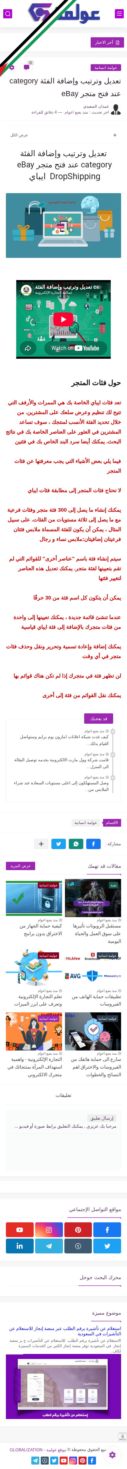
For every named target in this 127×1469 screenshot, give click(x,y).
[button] (93, 844)
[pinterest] (78, 1229)
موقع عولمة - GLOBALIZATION (38, 1449)
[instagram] (49, 1229)
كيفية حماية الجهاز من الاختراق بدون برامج (40, 929)
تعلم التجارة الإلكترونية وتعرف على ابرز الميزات (38, 1000)
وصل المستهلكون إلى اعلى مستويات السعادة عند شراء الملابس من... (61, 786)
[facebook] (107, 1229)
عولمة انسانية (106, 67)
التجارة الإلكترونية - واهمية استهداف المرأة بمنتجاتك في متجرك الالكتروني (34, 1067)
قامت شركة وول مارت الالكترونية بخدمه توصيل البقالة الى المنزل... (61, 763)
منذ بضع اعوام (94, 731)
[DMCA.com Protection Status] (122, 1439)
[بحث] (7, 13)
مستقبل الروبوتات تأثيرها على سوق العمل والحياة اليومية (97, 933)
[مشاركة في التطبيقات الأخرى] (41, 844)
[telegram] (49, 1246)
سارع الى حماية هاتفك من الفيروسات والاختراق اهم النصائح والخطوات (96, 1067)
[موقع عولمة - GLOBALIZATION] (63, 13)
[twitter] (107, 1246)
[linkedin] (20, 1246)
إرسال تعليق (101, 1118)
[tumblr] (78, 1246)
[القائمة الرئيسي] (119, 13)
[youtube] (20, 1229)
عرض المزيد (20, 866)
